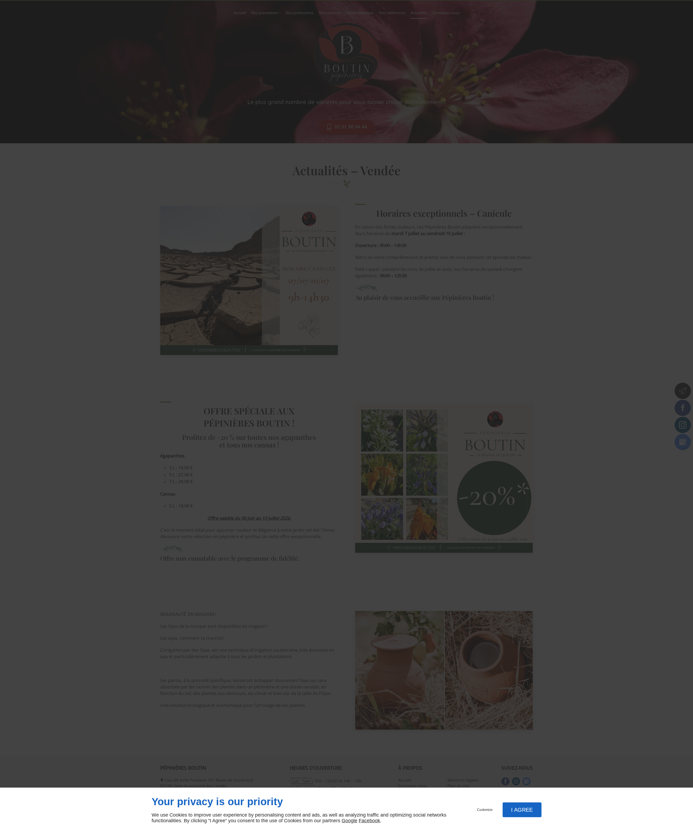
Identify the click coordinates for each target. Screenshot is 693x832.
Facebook (369, 820)
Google (349, 820)
